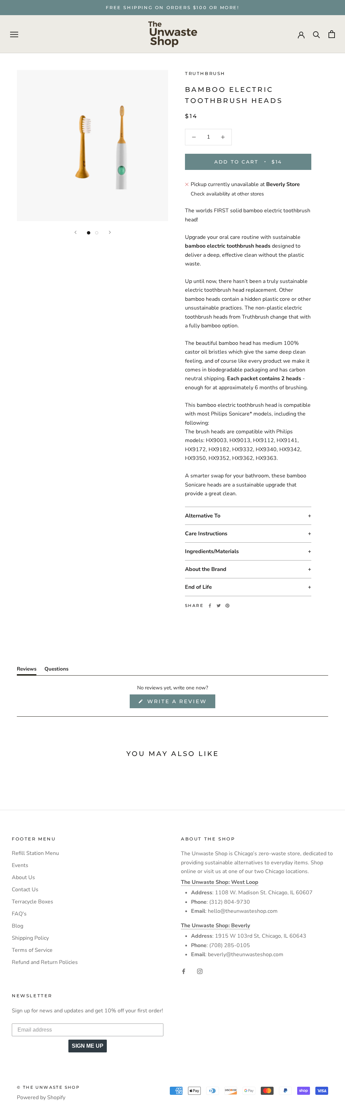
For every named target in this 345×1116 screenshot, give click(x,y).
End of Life (198, 587)
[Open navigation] (14, 34)
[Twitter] (219, 606)
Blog (17, 926)
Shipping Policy (30, 938)
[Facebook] (210, 606)
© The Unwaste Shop (48, 1087)
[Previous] (75, 232)
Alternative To (202, 515)
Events (20, 865)
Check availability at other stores (227, 193)
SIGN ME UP (87, 1046)
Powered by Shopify (41, 1097)
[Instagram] (199, 971)
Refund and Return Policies (45, 962)
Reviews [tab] (26, 670)
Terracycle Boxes (32, 901)
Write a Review (180, 703)
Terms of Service (32, 950)
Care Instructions (206, 533)
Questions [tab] (56, 670)
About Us (23, 877)
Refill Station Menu (35, 853)
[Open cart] (331, 34)
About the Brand (205, 569)
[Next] (110, 232)
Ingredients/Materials (212, 551)
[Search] (316, 34)
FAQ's (19, 913)
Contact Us (25, 889)
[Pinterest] (227, 606)
